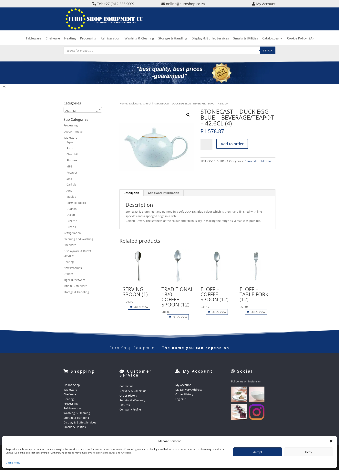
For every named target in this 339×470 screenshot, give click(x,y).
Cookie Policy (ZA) (300, 38)
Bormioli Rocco (76, 203)
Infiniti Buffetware (75, 286)
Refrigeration (110, 38)
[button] (188, 114)
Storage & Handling (172, 38)
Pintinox (72, 160)
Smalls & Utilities (245, 38)
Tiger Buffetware (74, 280)
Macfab (71, 196)
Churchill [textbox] (81, 111)
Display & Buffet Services (210, 38)
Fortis (70, 148)
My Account (183, 385)
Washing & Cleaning (139, 38)
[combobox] (83, 109)
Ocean (71, 215)
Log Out (180, 399)
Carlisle (71, 184)
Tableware (33, 38)
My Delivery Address (188, 389)
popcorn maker (74, 131)
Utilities (69, 274)
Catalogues (270, 38)
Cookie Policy (13, 462)
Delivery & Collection (133, 391)
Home (123, 103)
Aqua (70, 142)
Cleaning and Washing (78, 239)
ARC (69, 190)
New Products (73, 268)
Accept (257, 452)
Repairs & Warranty (132, 400)
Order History (128, 395)
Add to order (232, 143)
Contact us (126, 386)
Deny (308, 452)
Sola (69, 178)
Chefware (53, 38)
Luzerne (72, 221)
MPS (69, 166)
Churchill (148, 103)
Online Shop (72, 385)
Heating (70, 38)
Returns (124, 405)
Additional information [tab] (163, 193)
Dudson (72, 209)
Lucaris (71, 227)
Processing (88, 38)
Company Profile (130, 409)
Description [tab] (131, 193)
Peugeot (72, 172)
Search (267, 50)
